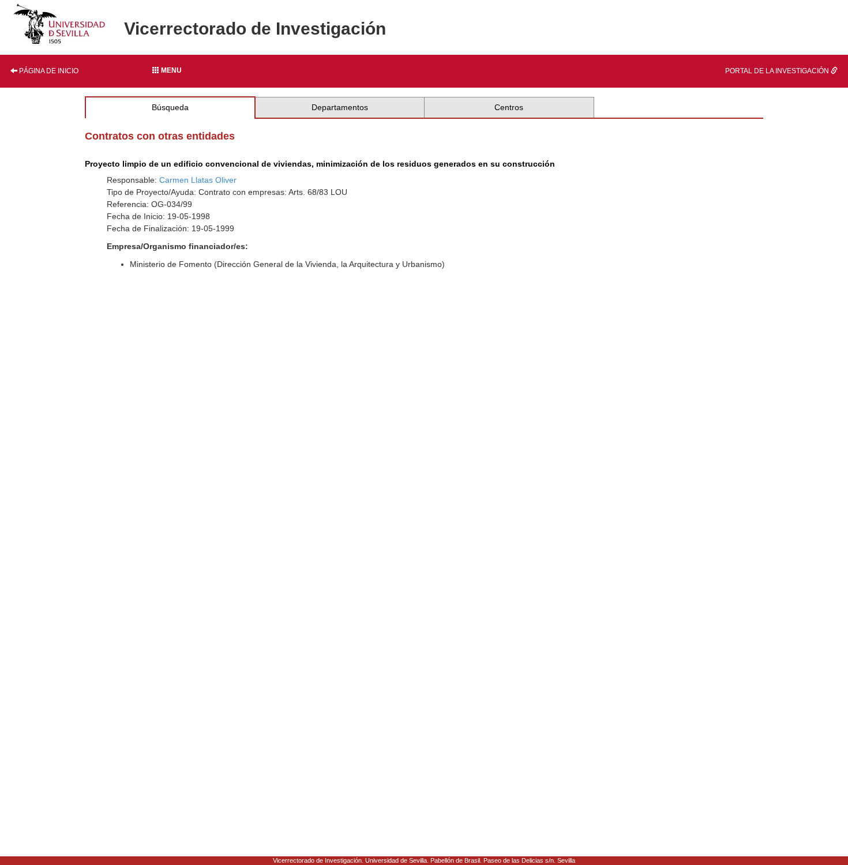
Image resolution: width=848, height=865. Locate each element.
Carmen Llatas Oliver (198, 180)
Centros (508, 107)
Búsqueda (170, 107)
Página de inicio (47, 71)
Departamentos (340, 107)
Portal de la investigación (778, 71)
